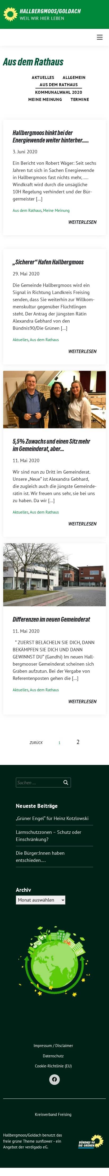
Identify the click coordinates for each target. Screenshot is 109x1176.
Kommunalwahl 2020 (58, 92)
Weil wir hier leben (42, 18)
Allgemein (74, 77)
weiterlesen (82, 222)
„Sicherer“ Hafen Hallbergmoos (48, 262)
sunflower (44, 1141)
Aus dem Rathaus (59, 84)
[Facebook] (54, 1079)
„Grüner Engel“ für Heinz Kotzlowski (52, 818)
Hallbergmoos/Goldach (50, 11)
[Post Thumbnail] (54, 399)
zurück (36, 742)
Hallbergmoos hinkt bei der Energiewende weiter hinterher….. (51, 136)
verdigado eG (36, 1147)
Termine (80, 99)
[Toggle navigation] (100, 37)
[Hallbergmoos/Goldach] (10, 14)
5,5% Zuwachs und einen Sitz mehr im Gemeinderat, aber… (51, 445)
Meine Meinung (45, 99)
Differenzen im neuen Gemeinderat (51, 619)
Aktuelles (43, 77)
